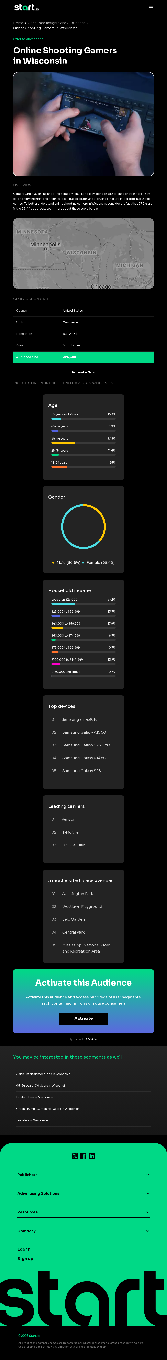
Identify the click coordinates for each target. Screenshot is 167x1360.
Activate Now (83, 372)
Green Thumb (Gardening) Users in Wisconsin (47, 1109)
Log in (23, 1249)
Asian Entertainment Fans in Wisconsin (43, 1074)
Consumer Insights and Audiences (56, 23)
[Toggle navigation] (150, 7)
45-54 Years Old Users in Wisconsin (41, 1085)
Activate (83, 1018)
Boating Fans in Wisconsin (34, 1097)
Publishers (27, 1174)
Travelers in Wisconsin (32, 1120)
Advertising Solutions (38, 1193)
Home (18, 23)
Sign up (25, 1258)
